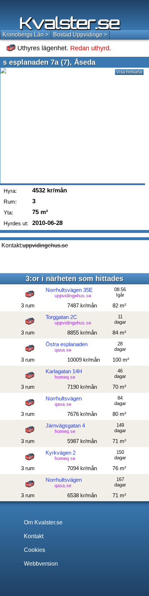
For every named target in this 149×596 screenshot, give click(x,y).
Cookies (34, 550)
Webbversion (41, 564)
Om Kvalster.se (43, 522)
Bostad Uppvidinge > (80, 34)
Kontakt (33, 536)
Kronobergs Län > (25, 34)
